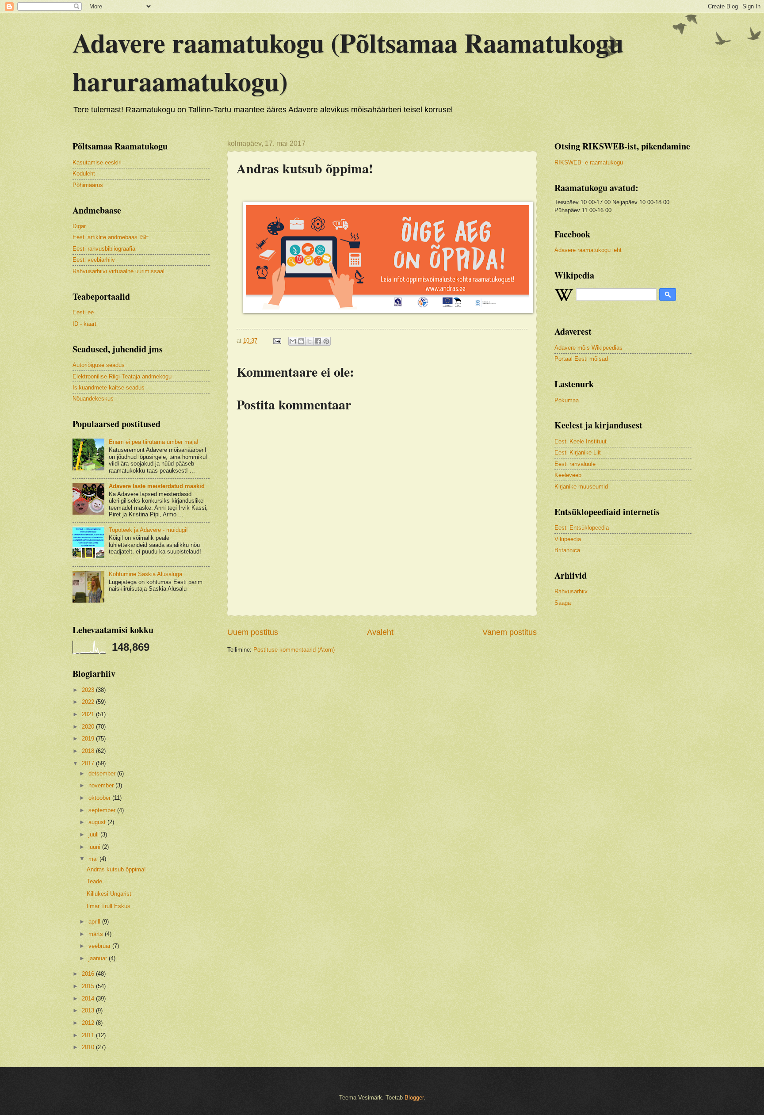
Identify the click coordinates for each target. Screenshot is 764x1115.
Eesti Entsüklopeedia (581, 527)
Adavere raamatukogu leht (588, 250)
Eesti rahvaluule (575, 464)
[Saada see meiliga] (292, 341)
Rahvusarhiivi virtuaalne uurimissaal (118, 271)
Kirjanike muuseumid (581, 486)
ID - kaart (84, 324)
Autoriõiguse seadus (99, 365)
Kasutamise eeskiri (97, 162)
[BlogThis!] (301, 341)
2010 (89, 1047)
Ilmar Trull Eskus (108, 906)
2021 (89, 714)
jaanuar (98, 958)
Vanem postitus (509, 632)
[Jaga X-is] (309, 341)
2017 (89, 763)
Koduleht (84, 173)
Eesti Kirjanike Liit (577, 452)
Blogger (414, 1097)
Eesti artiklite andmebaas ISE (111, 237)
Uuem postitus (252, 632)
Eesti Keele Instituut (580, 441)
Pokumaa (566, 400)
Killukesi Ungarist (109, 893)
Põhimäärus (88, 185)
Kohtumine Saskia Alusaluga (145, 574)
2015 (89, 986)
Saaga (562, 603)
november (101, 785)
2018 (89, 751)
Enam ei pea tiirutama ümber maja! (154, 442)
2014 (89, 998)
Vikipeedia (567, 539)
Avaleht (380, 632)
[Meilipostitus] (277, 340)
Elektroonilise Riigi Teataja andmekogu (122, 376)
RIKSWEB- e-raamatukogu (588, 162)
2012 (89, 1023)
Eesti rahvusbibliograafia (104, 248)
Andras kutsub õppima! (116, 869)
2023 (89, 690)
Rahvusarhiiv (571, 591)
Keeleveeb (567, 475)
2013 (89, 1010)
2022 (89, 702)
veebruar (100, 946)
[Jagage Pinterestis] (326, 341)
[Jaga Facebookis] (317, 341)
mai (93, 858)
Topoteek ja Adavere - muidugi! (148, 530)
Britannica (567, 550)
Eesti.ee (83, 312)
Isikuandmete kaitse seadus (109, 387)
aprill (95, 921)
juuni (95, 847)
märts (96, 934)
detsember (102, 773)
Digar (79, 226)
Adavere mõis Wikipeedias (588, 347)
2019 (89, 738)
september (102, 810)
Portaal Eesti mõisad (581, 358)
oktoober (100, 797)
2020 (89, 726)
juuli (94, 834)
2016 (89, 973)
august (97, 822)
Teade (94, 881)
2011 (89, 1035)
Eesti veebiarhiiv (94, 259)
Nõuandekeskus (93, 398)
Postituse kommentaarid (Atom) (294, 649)
